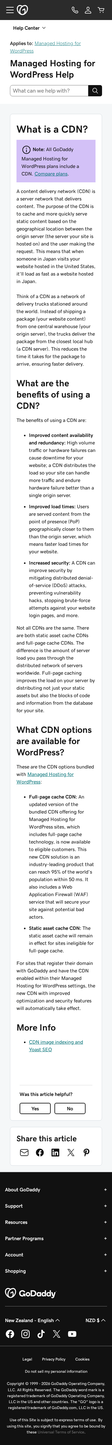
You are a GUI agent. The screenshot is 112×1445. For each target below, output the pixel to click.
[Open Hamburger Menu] (7, 10)
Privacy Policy (53, 1359)
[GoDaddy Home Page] (31, 1293)
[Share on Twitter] (71, 1152)
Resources (16, 1221)
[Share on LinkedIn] (55, 1152)
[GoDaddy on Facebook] (10, 1337)
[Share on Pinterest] (86, 1152)
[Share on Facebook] (40, 1152)
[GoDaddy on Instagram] (25, 1337)
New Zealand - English (29, 1320)
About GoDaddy (22, 1189)
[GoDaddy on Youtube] (72, 1337)
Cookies (82, 1359)
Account (14, 1254)
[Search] (95, 90)
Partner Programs (24, 1238)
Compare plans (51, 173)
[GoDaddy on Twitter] (57, 1337)
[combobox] (49, 91)
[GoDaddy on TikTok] (41, 1337)
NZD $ (93, 1320)
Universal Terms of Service (61, 1432)
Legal (27, 1359)
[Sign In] (88, 10)
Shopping (15, 1270)
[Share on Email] (24, 1152)
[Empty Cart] (101, 10)
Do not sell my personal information (56, 1371)
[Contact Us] (75, 10)
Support (14, 1205)
